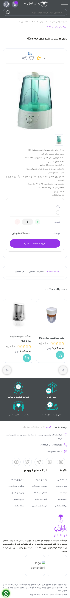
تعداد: (57, 221)
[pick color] (58, 212)
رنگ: (57, 206)
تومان (15, 233)
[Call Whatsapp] (6, 593)
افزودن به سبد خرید (35, 243)
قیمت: (56, 233)
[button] (7, 370)
